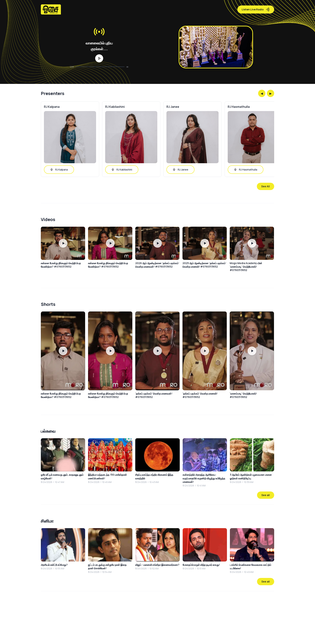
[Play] (99, 58)
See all (265, 495)
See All (265, 186)
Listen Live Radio (253, 9)
